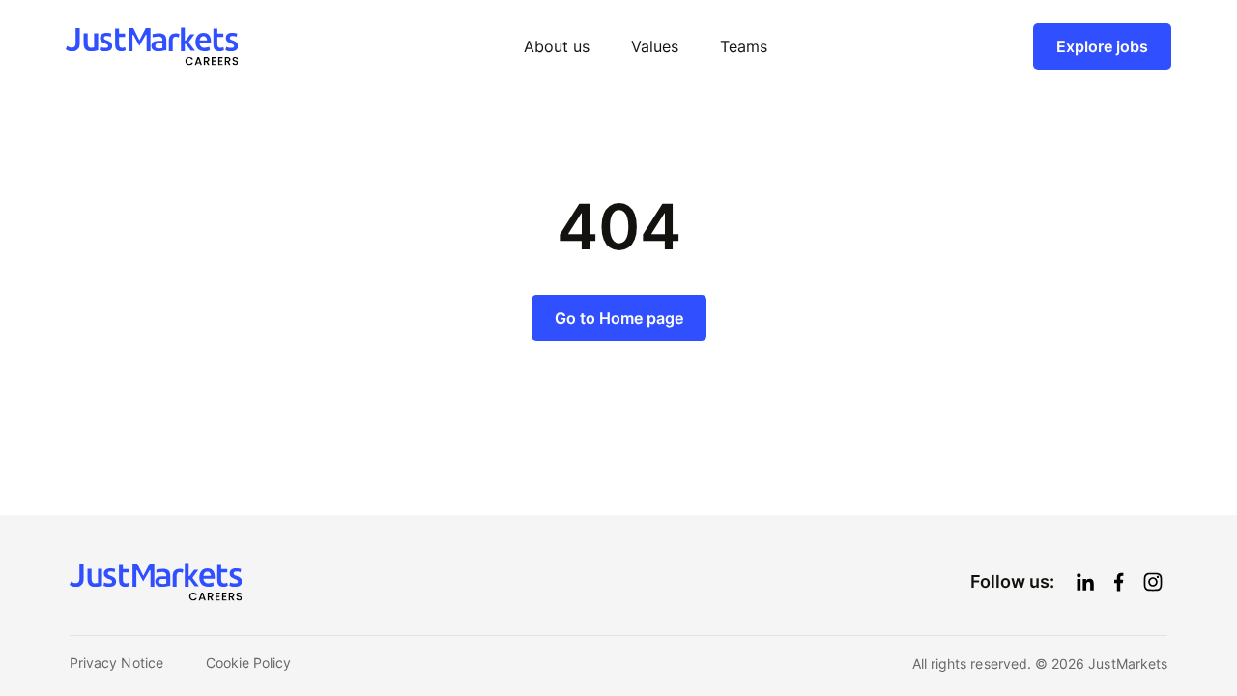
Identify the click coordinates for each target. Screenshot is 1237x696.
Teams (743, 46)
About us (557, 46)
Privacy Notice (116, 662)
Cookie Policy (249, 662)
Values (654, 46)
